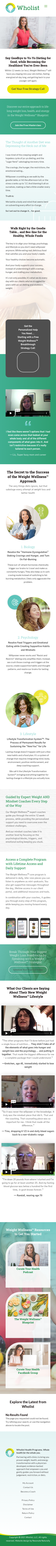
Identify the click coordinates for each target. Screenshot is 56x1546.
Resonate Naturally (41, 1541)
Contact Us (28, 1487)
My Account (28, 1483)
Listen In (28, 1280)
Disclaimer (28, 1505)
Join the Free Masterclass (28, 125)
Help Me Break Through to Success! (28, 362)
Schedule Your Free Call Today (28, 969)
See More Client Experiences (28, 1210)
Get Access (28, 1330)
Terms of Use (28, 1509)
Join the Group (28, 1381)
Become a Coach (28, 1492)
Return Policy (28, 1513)
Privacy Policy (28, 1500)
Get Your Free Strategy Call (28, 88)
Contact (28, 1517)
